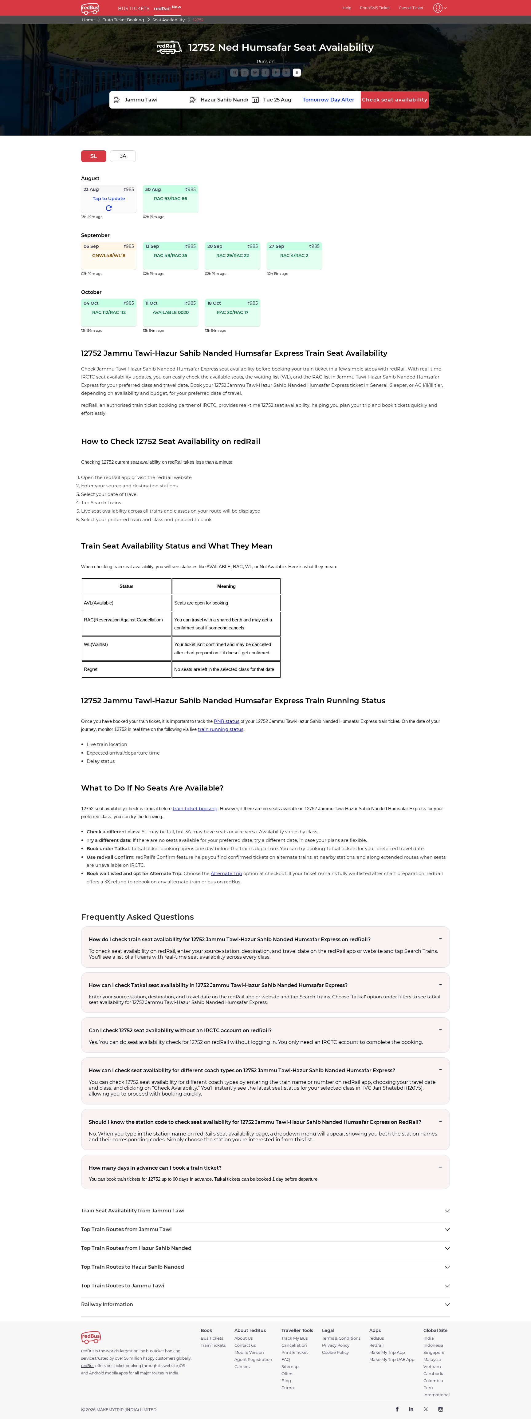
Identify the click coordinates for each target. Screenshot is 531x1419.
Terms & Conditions (341, 1338)
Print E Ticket (294, 1352)
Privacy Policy (335, 1345)
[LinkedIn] (411, 1409)
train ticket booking (195, 808)
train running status (220, 729)
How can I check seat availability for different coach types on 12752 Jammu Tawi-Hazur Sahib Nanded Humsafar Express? (242, 1070)
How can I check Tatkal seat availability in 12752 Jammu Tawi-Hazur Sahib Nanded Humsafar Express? (218, 985)
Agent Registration (253, 1360)
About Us (243, 1338)
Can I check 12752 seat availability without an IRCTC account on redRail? (180, 1030)
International (436, 1395)
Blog (286, 1381)
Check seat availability (395, 100)
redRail (167, 8)
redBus (376, 1338)
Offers (287, 1374)
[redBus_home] (97, 8)
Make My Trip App (387, 1352)
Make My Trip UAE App (392, 1360)
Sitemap (290, 1367)
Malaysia (432, 1360)
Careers (242, 1367)
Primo (287, 1388)
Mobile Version (249, 1352)
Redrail (376, 1345)
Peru (428, 1388)
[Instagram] (440, 1409)
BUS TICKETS (133, 8)
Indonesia (433, 1345)
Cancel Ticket (411, 8)
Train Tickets (213, 1345)
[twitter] (425, 1409)
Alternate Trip (226, 873)
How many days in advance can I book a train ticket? (155, 1168)
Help (347, 8)
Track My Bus (294, 1338)
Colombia (433, 1381)
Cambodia (434, 1374)
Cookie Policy (335, 1352)
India (428, 1338)
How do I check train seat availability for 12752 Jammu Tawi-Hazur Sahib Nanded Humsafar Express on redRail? (230, 939)
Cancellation (294, 1345)
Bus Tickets (212, 1338)
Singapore (433, 1352)
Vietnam (432, 1367)
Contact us (245, 1345)
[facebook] (397, 1409)
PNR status (226, 721)
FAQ (285, 1360)
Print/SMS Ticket (375, 8)
